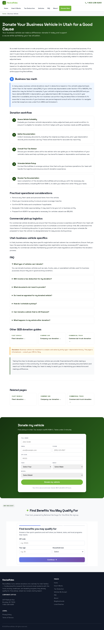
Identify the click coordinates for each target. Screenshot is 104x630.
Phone (55, 446)
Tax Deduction (29, 8)
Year (22, 463)
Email (23, 446)
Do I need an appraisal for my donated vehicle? (33, 295)
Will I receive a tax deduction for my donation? (33, 279)
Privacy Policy (6, 614)
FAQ (48, 8)
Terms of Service (8, 617)
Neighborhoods (59, 601)
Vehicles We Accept (60, 592)
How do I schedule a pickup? (25, 304)
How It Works (16, 8)
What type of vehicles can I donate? (28, 264)
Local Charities (59, 604)
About (55, 8)
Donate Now (65, 8)
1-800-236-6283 (94, 3)
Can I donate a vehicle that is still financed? (31, 312)
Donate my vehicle (52, 482)
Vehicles (41, 8)
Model (23, 471)
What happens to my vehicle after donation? (32, 320)
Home (6, 8)
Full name (24, 438)
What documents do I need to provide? (30, 287)
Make (54, 463)
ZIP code (24, 454)
